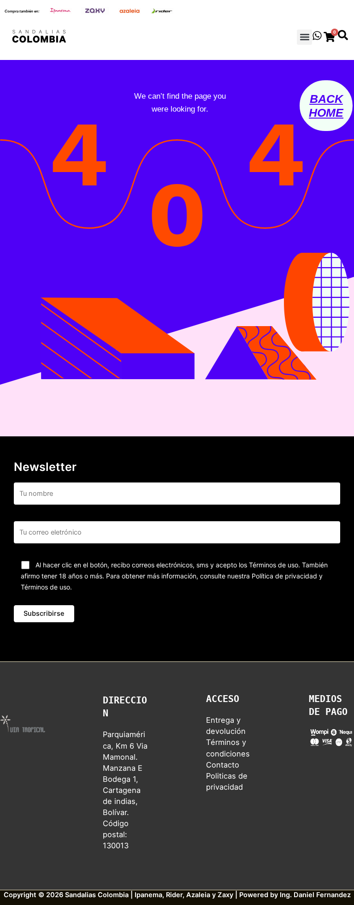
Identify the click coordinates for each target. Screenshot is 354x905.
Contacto (222, 764)
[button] (304, 37)
